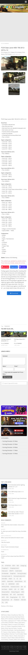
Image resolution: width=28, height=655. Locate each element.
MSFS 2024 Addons (19, 639)
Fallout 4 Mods (13, 636)
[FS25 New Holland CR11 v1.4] (20, 334)
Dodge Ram (13, 573)
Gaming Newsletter (19, 630)
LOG (15, 589)
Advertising (12, 651)
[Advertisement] (14, 27)
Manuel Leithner (5, 592)
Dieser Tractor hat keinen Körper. (10, 547)
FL (14, 578)
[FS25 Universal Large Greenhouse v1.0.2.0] (4, 500)
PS (19, 597)
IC (6, 584)
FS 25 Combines (5, 43)
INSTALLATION (5, 586)
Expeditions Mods (16, 626)
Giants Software (18, 581)
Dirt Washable (5, 573)
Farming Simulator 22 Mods (10, 444)
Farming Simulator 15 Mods (10, 453)
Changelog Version (14, 568)
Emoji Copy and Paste (11, 628)
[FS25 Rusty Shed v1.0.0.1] (4, 507)
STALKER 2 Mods (13, 622)
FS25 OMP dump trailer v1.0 (16, 491)
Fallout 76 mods (12, 624)
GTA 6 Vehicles (9, 619)
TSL (3, 602)
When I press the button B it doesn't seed (12, 537)
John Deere (4, 589)
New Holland (20, 594)
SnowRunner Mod (16, 615)
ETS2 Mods (21, 624)
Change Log (23, 565)
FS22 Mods (4, 620)
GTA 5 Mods (5, 636)
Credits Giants (18, 571)
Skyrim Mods (11, 637)
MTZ (14, 594)
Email (16, 366)
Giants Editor (10, 581)
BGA (18, 565)
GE (20, 578)
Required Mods (5, 600)
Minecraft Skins (20, 637)
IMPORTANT (12, 584)
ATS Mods (24, 620)
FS (17, 578)
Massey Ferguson (15, 592)
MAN (22, 589)
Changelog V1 (5, 568)
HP (25, 581)
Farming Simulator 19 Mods (10, 447)
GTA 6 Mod (5, 622)
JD (24, 586)
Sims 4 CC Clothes (6, 626)
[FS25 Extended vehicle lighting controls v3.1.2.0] (4, 487)
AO (2, 565)
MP (11, 594)
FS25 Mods (4, 624)
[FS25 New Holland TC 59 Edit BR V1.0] (7, 334)
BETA (13, 565)
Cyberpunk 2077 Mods (14, 620)
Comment (5, 356)
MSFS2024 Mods (5, 615)
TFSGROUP (16, 600)
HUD (3, 584)
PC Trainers (4, 632)
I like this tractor (5, 542)
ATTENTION (8, 565)
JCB (22, 586)
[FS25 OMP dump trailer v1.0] (4, 494)
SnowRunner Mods (19, 619)
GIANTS (3, 581)
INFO (17, 584)
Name (4, 366)
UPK (6, 602)
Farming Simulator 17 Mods (10, 450)
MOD (22, 592)
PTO (23, 597)
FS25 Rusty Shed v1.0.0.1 (15, 505)
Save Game (21, 622)
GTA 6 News (9, 606)
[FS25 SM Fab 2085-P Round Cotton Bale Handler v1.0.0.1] (4, 514)
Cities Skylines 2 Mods (14, 632)
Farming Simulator (21, 573)
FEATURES (4, 578)
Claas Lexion (7, 326)
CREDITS (11, 571)
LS (18, 589)
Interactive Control (15, 586)
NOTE (3, 597)
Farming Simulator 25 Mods (7, 646)
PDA (7, 597)
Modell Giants (5, 594)
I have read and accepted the (13, 373)
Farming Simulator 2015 (19, 576)
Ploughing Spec (13, 597)
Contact (17, 651)
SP (11, 600)
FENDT (10, 578)
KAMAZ (10, 589)
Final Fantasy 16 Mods (7, 639)
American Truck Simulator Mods (18, 634)
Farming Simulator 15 (7, 576)
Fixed (2, 551)
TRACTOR (23, 600)
